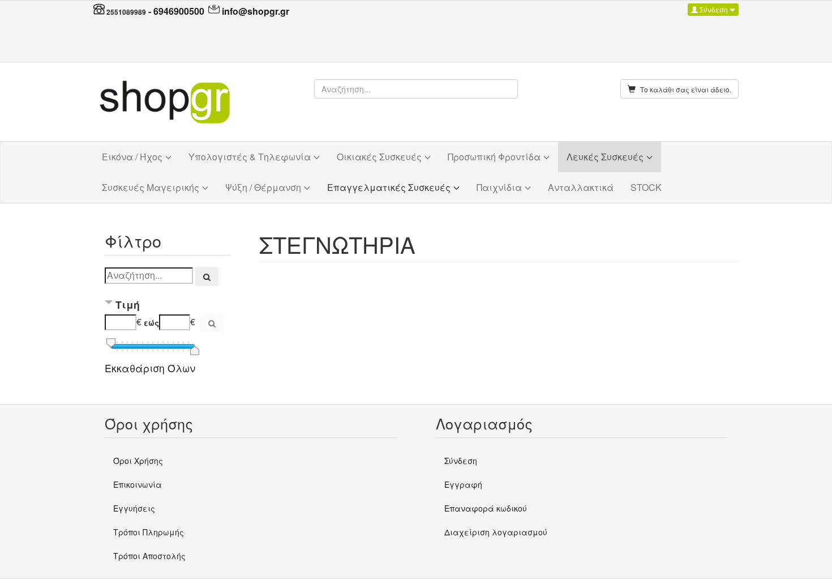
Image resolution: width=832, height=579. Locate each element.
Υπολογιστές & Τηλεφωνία (249, 156)
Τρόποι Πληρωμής (148, 532)
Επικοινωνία (137, 484)
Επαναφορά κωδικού (485, 508)
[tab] (168, 305)
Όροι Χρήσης (138, 460)
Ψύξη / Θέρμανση (263, 187)
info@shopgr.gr (255, 11)
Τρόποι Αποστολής (149, 555)
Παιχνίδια (499, 187)
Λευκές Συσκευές (605, 156)
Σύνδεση (714, 9)
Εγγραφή (463, 484)
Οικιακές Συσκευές (379, 156)
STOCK (646, 187)
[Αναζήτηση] (207, 276)
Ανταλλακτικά (581, 187)
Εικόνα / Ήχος (132, 156)
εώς (151, 322)
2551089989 (126, 12)
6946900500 (178, 11)
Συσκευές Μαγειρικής (150, 187)
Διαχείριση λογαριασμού (495, 532)
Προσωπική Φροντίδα (494, 156)
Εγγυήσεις (134, 508)
